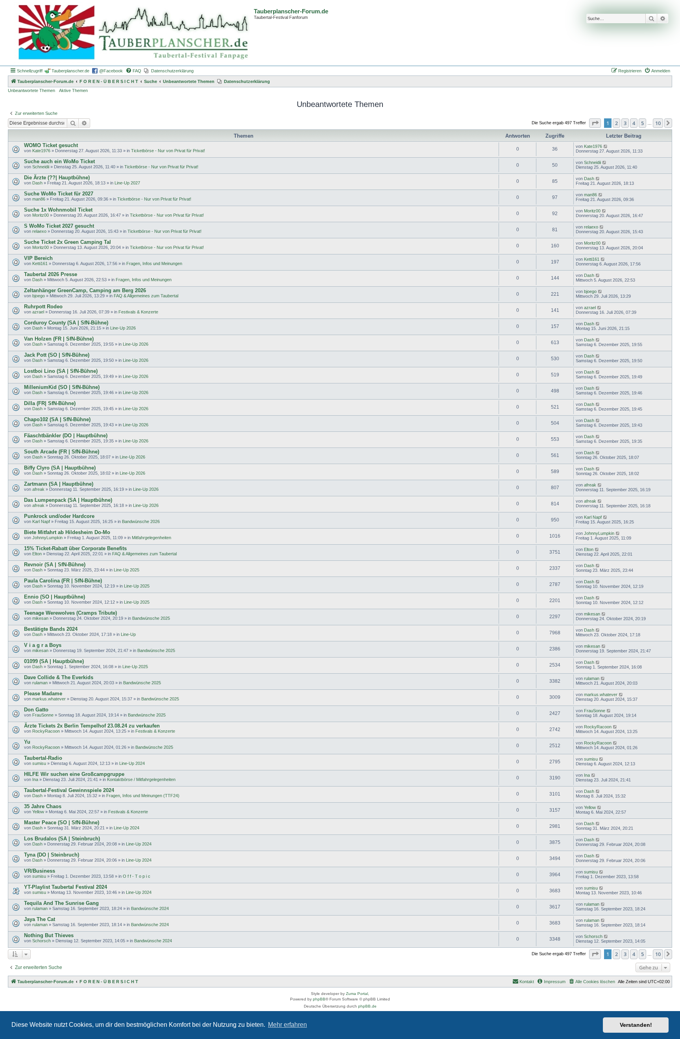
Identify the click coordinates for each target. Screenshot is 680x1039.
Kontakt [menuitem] (526, 981)
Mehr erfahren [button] (287, 1024)
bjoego (38, 295)
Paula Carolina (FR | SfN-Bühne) (63, 581)
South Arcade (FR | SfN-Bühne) (61, 452)
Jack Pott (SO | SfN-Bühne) (56, 355)
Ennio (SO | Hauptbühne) (54, 597)
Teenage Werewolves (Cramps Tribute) (70, 613)
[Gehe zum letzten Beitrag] (605, 146)
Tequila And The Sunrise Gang (61, 903)
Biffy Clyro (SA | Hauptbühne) (60, 468)
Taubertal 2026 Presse (50, 274)
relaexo (39, 231)
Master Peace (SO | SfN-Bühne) (61, 822)
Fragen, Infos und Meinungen (154, 263)
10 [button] (658, 123)
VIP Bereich (38, 258)
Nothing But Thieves (49, 935)
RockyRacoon (46, 731)
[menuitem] (133, 71)
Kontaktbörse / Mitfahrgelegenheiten (141, 779)
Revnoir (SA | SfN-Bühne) (54, 564)
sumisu (39, 763)
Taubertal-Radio (43, 758)
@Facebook (111, 70)
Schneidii (40, 166)
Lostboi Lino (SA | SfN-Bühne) (61, 371)
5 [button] (642, 123)
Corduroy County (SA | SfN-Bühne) (66, 323)
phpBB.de (367, 1006)
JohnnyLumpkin (47, 537)
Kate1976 (41, 150)
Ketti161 (40, 263)
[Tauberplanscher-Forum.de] (132, 33)
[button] (595, 123)
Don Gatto (36, 710)
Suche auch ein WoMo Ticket (59, 161)
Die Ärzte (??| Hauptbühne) (57, 178)
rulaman (40, 682)
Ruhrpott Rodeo (43, 306)
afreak (38, 489)
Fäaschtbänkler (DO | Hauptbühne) (65, 435)
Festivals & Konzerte (138, 311)
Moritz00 (40, 215)
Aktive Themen (73, 90)
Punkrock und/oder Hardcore (59, 516)
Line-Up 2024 (132, 763)
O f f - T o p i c (136, 876)
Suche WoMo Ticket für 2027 (58, 194)
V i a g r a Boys (42, 645)
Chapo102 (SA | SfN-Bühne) (57, 419)
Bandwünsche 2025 (151, 618)
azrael (38, 311)
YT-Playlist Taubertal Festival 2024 (65, 887)
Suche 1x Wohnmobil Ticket (58, 210)
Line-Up (128, 634)
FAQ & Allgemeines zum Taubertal (146, 295)
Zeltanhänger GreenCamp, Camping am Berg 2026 (85, 290)
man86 (38, 199)
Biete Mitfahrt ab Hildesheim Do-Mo (67, 532)
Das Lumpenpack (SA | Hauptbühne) (68, 500)
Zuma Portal (357, 993)
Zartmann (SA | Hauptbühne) (58, 484)
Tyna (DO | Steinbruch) (51, 855)
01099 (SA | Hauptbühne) (54, 661)
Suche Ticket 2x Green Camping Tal (67, 242)
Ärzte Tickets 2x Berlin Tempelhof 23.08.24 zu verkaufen (92, 726)
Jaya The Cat (39, 919)
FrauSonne (43, 715)
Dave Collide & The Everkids (58, 677)
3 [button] (625, 123)
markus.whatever (49, 698)
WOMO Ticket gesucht (51, 145)
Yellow (38, 811)
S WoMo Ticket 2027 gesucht (59, 226)
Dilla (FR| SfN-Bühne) (50, 403)
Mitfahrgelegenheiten (151, 537)
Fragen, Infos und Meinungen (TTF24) (142, 795)
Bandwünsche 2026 (141, 521)
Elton (37, 553)
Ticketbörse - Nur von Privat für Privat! (168, 150)
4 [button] (633, 123)
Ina (35, 779)
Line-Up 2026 (123, 328)
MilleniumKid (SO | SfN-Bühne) (62, 387)
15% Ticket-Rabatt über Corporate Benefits (75, 548)
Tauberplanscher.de (70, 70)
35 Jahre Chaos (42, 806)
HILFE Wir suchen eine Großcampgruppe (74, 774)
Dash (37, 183)
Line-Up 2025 (126, 569)
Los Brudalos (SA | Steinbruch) (62, 839)
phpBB (319, 999)
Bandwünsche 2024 (150, 908)
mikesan (40, 618)
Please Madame (43, 693)
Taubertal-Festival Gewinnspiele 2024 (69, 790)
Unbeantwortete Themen (31, 90)
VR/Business (39, 871)
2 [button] (616, 123)
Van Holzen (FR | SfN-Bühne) (59, 339)
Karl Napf (41, 521)
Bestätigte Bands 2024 (51, 629)
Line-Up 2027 (127, 183)
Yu (27, 742)
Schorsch (41, 940)
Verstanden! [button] (636, 1025)
